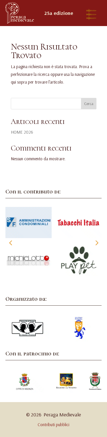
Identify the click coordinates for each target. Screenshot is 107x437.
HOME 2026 (22, 132)
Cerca (88, 103)
